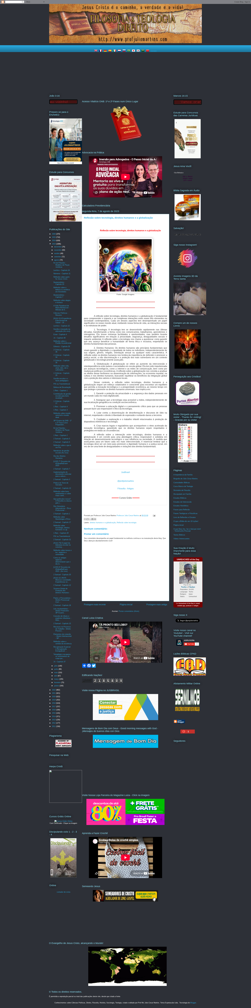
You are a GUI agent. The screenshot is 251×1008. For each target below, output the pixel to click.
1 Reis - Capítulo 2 (60, 435)
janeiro (57, 686)
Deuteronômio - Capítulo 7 (59, 296)
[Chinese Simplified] (148, 51)
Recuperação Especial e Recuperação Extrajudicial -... (61, 649)
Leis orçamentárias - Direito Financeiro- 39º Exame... (61, 611)
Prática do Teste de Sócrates (60, 484)
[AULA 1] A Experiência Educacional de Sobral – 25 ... (62, 320)
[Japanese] (134, 51)
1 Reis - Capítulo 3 (60, 410)
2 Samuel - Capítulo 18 (62, 605)
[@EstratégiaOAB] (125, 144)
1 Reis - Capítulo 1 (60, 391)
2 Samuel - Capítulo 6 (61, 442)
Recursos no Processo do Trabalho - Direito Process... (62, 629)
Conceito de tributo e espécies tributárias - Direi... (62, 618)
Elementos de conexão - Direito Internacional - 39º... (62, 636)
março (56, 679)
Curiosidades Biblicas (181, 483)
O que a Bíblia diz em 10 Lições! (185, 521)
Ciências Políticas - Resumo (60, 314)
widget (196, 605)
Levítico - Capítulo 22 (61, 326)
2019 (54, 700)
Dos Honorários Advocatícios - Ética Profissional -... (62, 508)
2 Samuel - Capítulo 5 (61, 439)
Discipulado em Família (182, 494)
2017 (54, 706)
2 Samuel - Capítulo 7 (61, 469)
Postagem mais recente (95, 604)
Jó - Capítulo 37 (59, 662)
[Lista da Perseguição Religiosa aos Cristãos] (188, 406)
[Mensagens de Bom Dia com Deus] (125, 747)
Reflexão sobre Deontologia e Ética (61, 518)
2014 (54, 716)
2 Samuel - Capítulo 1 (61, 514)
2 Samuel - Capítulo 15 (62, 623)
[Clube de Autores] (188, 368)
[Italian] (115, 51)
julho (56, 666)
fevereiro (57, 682)
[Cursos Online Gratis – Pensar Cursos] (63, 821)
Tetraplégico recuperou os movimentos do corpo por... (62, 656)
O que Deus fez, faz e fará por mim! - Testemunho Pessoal (187, 530)
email (198, 603)
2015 (54, 713)
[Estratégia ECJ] (188, 158)
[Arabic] (143, 51)
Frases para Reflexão (181, 510)
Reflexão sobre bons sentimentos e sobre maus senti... (62, 493)
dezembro (58, 247)
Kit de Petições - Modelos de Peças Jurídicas (61, 265)
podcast (189, 605)
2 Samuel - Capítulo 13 (62, 488)
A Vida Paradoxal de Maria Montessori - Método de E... (61, 308)
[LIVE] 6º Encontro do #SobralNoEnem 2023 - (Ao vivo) (61, 569)
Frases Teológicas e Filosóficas (185, 513)
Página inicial (126, 604)
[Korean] (139, 51)
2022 (54, 690)
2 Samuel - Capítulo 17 (62, 522)
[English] (96, 51)
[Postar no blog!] (87, 519)
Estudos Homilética (180, 506)
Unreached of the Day (186, 603)
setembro (58, 257)
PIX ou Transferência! (61, 384)
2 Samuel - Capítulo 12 (62, 585)
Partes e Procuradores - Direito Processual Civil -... (62, 600)
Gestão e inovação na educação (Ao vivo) (61, 330)
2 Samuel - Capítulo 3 (61, 479)
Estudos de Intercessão (182, 502)
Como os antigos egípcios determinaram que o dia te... (61, 561)
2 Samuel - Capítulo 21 (62, 540)
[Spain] (110, 51)
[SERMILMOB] (188, 713)
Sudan (192, 587)
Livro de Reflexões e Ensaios (184, 517)
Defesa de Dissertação (62, 387)
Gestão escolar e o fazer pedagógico (60, 380)
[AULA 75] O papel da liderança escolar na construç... (62, 545)
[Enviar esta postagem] (153, 515)
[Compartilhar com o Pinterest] (95, 519)
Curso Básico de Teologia (183, 486)
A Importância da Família (182, 475)
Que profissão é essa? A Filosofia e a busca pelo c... (62, 501)
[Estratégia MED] (65, 164)
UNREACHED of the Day (188, 559)
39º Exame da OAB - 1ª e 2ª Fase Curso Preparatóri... (62, 423)
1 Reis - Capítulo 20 (61, 533)
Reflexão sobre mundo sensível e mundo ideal (61, 415)
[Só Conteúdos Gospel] (125, 901)
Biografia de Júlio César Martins (185, 479)
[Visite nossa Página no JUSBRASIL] (125, 720)
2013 (54, 720)
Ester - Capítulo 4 (60, 334)
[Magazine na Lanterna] (125, 824)
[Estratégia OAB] (65, 221)
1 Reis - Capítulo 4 (60, 407)
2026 (54, 234)
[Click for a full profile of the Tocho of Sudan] (188, 583)
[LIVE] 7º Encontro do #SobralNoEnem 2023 (61, 463)
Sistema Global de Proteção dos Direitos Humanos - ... (61, 592)
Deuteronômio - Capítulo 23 (59, 283)
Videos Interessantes (181, 539)
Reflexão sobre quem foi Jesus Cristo (61, 278)
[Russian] (124, 51)
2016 (54, 710)
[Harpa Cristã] (65, 802)
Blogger (193, 1003)
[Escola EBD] (63, 877)
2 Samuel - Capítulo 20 (62, 575)
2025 (54, 237)
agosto (57, 260)
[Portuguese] (129, 51)
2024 (54, 240)
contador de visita (63, 892)
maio (56, 672)
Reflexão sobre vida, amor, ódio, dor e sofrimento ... (61, 368)
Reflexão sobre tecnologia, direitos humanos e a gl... (61, 528)
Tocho (184, 587)
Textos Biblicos (179, 535)
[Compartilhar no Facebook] (92, 519)
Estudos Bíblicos (179, 498)
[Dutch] (120, 51)
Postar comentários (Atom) (129, 611)
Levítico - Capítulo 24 (61, 270)
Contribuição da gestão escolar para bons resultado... (62, 396)
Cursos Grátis (125, 498)
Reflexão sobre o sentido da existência (62, 643)
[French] (101, 51)
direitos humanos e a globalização (103, 523)
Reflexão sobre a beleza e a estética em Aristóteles (61, 290)
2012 (54, 723)
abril (56, 676)
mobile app (181, 605)
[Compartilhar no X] (90, 519)
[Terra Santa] (187, 268)
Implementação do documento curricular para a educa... (62, 474)
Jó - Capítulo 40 (59, 338)
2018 (54, 703)
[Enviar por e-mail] (85, 519)
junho (56, 669)
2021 (54, 693)
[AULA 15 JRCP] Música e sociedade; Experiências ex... (62, 580)
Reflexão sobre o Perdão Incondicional (62, 342)
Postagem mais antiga (156, 604)
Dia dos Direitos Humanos (59, 457)
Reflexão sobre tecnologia (126, 523)
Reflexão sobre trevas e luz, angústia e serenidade (62, 552)
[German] (106, 51)
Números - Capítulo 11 (61, 274)
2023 (54, 244)
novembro (58, 250)
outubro (57, 253)
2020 (54, 697)
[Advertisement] (125, 71)
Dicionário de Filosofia (181, 490)
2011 (54, 726)
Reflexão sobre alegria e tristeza (61, 301)
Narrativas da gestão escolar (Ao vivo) (61, 452)
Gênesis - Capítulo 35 (61, 346)
